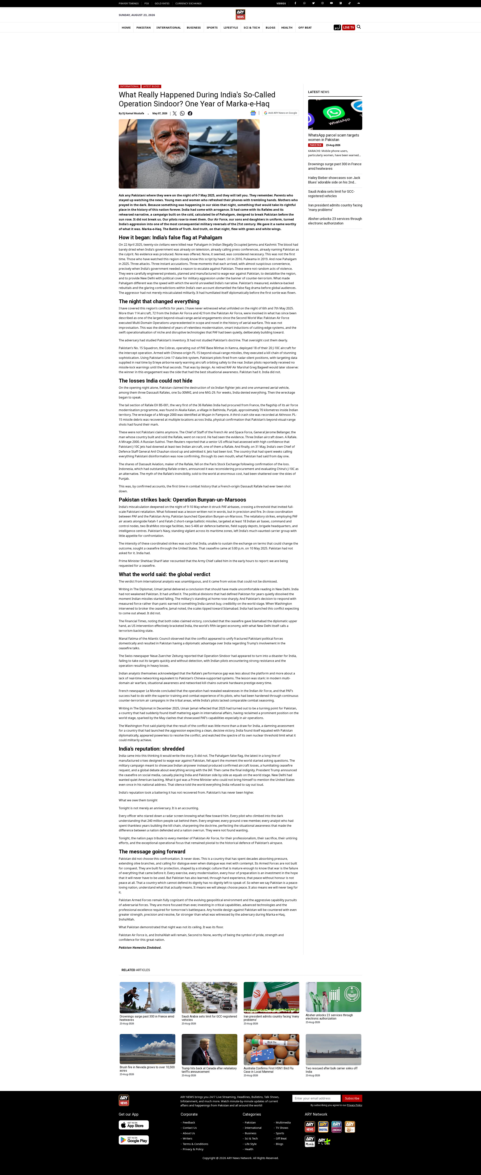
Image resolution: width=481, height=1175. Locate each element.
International (129, 86)
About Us (189, 1133)
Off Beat (281, 1138)
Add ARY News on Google (282, 112)
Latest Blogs (151, 86)
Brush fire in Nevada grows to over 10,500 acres (147, 1068)
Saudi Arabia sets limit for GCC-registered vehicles (209, 1018)
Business (250, 1133)
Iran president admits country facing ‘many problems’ (271, 1018)
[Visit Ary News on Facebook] (295, 3)
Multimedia (283, 1122)
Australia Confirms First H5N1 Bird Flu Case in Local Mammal (268, 1070)
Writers (187, 1138)
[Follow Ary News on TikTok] (349, 3)
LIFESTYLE (231, 27)
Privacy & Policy (193, 1149)
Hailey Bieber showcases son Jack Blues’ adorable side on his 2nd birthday (334, 182)
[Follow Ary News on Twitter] (313, 3)
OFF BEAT (305, 27)
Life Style (250, 1144)
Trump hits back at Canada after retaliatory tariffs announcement (209, 1070)
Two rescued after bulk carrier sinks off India (332, 1070)
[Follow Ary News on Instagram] (322, 3)
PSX (146, 3)
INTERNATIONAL (169, 27)
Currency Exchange (188, 3)
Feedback (189, 1122)
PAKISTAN (143, 27)
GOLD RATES (162, 3)
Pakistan (250, 1122)
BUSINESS (194, 27)
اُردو (337, 27)
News (318, 92)
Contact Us (190, 1128)
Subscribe (352, 1098)
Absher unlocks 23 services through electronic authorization (329, 1016)
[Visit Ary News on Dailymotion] (340, 3)
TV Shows (282, 1128)
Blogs (279, 1144)
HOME (126, 27)
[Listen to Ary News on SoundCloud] (358, 3)
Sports (280, 1133)
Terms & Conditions (195, 1144)
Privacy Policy (354, 1105)
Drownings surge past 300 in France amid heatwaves (147, 1018)
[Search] (358, 27)
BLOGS (270, 27)
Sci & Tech (251, 1138)
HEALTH (287, 27)
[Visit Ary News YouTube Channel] (331, 3)
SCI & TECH (252, 27)
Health (249, 1149)
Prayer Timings (129, 3)
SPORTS (212, 27)
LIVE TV (348, 27)
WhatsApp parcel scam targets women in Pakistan (333, 137)
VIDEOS (281, 3)
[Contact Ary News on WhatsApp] (304, 3)
